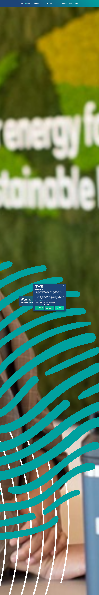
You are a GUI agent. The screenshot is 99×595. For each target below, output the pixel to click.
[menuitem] (27, 3)
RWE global (64, 3)
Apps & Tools (36, 3)
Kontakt (28, 3)
